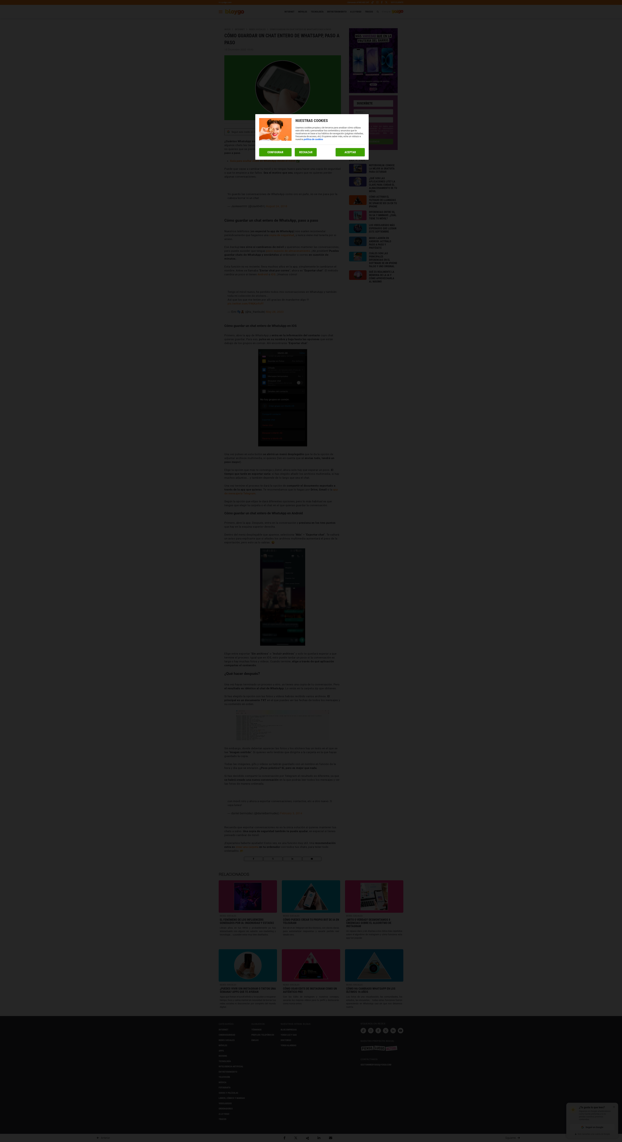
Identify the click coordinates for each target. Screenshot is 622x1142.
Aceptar (350, 152)
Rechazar (305, 152)
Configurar (275, 152)
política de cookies (313, 139)
